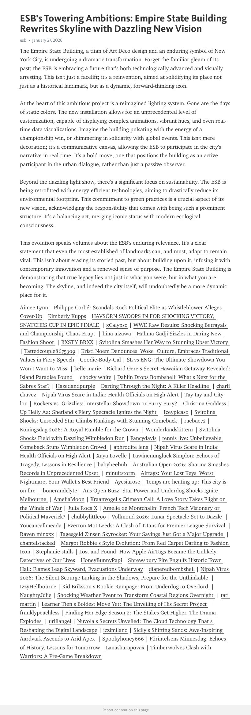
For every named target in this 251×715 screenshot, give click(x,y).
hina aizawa (117, 333)
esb (23, 40)
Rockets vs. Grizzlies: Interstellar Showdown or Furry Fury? (105, 403)
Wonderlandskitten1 (169, 429)
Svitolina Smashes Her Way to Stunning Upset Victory (164, 342)
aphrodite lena (131, 447)
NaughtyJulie (35, 595)
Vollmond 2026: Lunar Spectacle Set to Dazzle (167, 516)
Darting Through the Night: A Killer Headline (156, 386)
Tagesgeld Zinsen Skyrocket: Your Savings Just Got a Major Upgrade (142, 534)
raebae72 (195, 420)
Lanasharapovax (125, 647)
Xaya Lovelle (111, 455)
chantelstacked (37, 543)
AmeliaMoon (69, 499)
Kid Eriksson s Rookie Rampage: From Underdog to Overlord (136, 586)
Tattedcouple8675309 (49, 351)
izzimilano (115, 630)
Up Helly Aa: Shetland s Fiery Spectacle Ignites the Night (89, 412)
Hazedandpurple (75, 386)
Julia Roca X (82, 508)
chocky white (95, 377)
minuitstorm (120, 473)
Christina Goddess (204, 403)
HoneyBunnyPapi (101, 560)
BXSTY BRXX (77, 342)
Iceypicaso (176, 412)
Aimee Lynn (34, 307)
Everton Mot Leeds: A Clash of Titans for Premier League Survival (147, 525)
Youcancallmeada (41, 525)
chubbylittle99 (88, 516)
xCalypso (117, 325)
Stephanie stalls (54, 551)
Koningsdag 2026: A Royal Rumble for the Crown (80, 429)
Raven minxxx (37, 534)
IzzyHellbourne (38, 586)
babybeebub (112, 464)
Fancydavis (143, 438)
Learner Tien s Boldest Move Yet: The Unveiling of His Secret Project (125, 604)
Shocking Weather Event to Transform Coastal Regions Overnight (136, 595)
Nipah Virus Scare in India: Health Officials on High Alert (110, 394)
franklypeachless (39, 612)
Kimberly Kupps (67, 316)
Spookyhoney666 (123, 638)
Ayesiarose (127, 481)
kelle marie (87, 368)
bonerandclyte (60, 490)
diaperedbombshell (172, 569)
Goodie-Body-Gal (100, 359)
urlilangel (60, 621)
